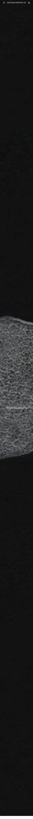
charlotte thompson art (16, 2)
